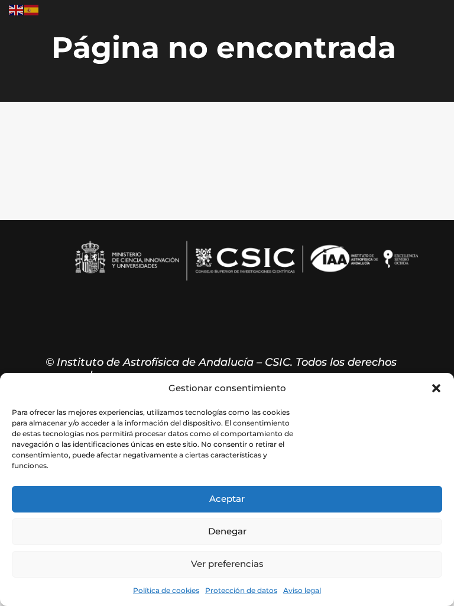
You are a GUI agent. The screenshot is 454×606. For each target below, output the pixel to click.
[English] (16, 9)
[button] (436, 388)
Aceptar (227, 498)
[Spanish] (32, 9)
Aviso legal (302, 590)
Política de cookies (166, 590)
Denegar (227, 531)
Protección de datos (241, 590)
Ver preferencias (227, 563)
